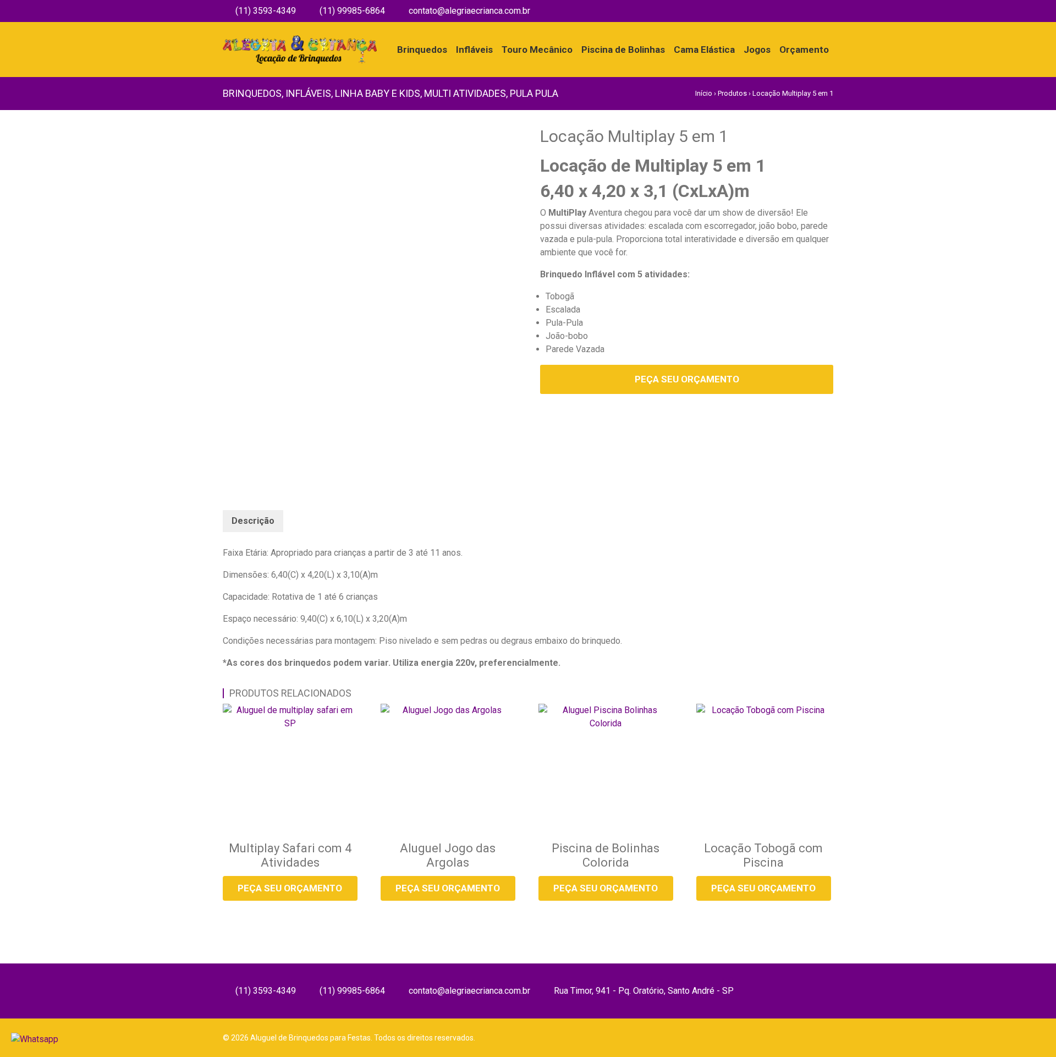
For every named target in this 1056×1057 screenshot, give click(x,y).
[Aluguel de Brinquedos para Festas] (300, 41)
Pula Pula (534, 93)
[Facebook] (813, 11)
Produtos (732, 93)
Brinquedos (422, 49)
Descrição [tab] (253, 521)
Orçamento (804, 49)
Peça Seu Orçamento (687, 379)
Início (703, 93)
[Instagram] (829, 11)
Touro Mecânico (537, 49)
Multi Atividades (465, 93)
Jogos (757, 49)
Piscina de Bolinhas (623, 49)
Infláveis (474, 49)
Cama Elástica (704, 49)
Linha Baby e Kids (377, 93)
